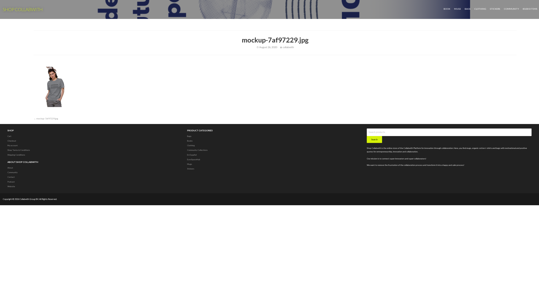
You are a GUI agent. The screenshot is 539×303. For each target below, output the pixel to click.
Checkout (11, 141)
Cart (9, 136)
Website (11, 186)
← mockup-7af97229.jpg (46, 118)
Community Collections (197, 150)
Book (447, 8)
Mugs (457, 8)
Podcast (11, 182)
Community (511, 8)
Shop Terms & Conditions (18, 150)
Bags (468, 8)
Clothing (480, 8)
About (10, 168)
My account (12, 145)
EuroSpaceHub (193, 159)
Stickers (495, 8)
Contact (11, 177)
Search (374, 139)
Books (190, 141)
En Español (192, 155)
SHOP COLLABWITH (23, 9)
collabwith (288, 47)
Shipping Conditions (16, 155)
